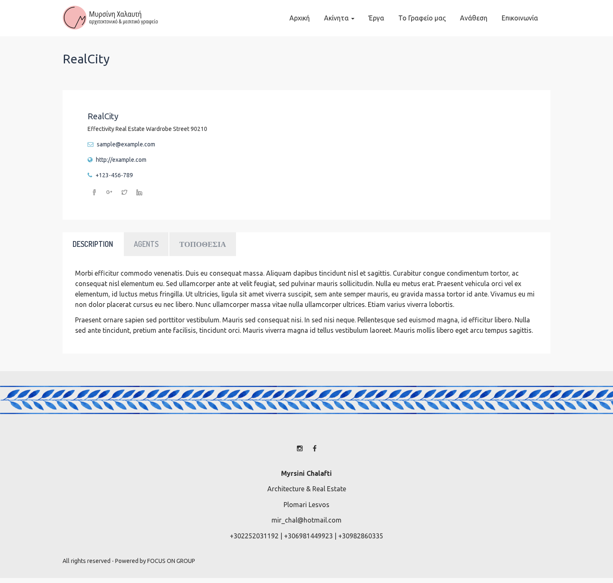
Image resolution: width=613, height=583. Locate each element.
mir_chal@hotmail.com (306, 520)
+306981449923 (308, 536)
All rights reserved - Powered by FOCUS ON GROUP (129, 561)
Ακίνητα (337, 18)
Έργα (376, 18)
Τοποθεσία (202, 244)
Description (93, 244)
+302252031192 (254, 536)
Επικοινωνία (520, 18)
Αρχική (299, 18)
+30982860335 (360, 536)
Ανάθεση (473, 18)
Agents (146, 244)
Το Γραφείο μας (422, 18)
